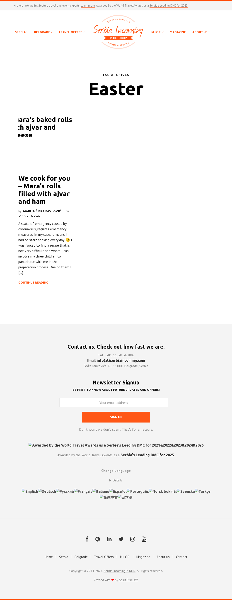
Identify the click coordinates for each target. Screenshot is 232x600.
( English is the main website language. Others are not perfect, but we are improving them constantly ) (116, 480)
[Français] (83, 491)
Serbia (63, 557)
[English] (30, 491)
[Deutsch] (47, 491)
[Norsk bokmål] (163, 491)
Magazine (143, 557)
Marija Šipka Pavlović (42, 211)
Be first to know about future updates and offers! (116, 389)
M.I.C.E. (125, 557)
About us (163, 557)
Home (49, 557)
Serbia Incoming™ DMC (119, 571)
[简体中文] (109, 497)
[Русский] (65, 491)
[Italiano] (100, 491)
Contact (181, 557)
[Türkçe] (202, 491)
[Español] (118, 491)
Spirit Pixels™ (128, 580)
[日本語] (125, 497)
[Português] (138, 491)
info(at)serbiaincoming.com (121, 360)
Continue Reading (33, 282)
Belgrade (81, 557)
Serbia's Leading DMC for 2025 (169, 5)
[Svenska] (186, 491)
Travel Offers (104, 557)
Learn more (88, 5)
